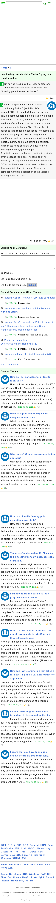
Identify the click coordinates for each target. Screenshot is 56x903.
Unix (42, 855)
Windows (6, 858)
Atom (4, 868)
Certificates (14, 877)
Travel (14, 881)
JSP (16, 848)
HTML (43, 845)
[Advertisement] (28, 36)
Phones (5, 881)
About (17, 864)
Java (50, 845)
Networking (44, 848)
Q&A (41, 877)
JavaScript (7, 848)
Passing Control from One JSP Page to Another (29, 298)
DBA (25, 845)
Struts (34, 855)
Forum (29, 881)
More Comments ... (11, 364)
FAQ (21, 881)
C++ (13, 845)
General (34, 845)
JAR (43, 874)
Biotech (50, 877)
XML (24, 858)
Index (40, 864)
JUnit (23, 848)
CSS (19, 845)
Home (4, 68)
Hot (11, 864)
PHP (24, 852)
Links (34, 877)
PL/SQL (32, 852)
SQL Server (23, 855)
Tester (4, 874)
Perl (12, 852)
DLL (49, 874)
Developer (15, 874)
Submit (32, 285)
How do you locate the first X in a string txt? (27, 354)
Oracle (4, 852)
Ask (10, 868)
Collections (29, 864)
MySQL (32, 848)
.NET (3, 845)
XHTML (17, 858)
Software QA (8, 855)
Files (3, 877)
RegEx (26, 877)
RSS (40, 852)
